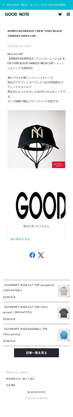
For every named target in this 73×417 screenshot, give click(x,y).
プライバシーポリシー (18, 372)
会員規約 (11, 385)
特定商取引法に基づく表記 (20, 378)
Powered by (32, 398)
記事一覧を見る (36, 353)
